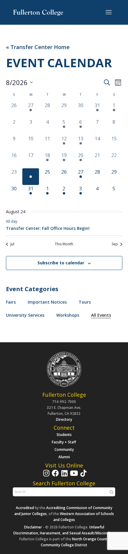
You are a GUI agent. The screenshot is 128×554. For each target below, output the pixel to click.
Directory (64, 419)
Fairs (11, 302)
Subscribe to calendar (61, 263)
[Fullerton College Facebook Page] (54, 476)
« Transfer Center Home (38, 47)
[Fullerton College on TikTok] (83, 476)
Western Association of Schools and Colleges (83, 516)
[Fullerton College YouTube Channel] (73, 476)
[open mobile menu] (108, 12)
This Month (64, 244)
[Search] (110, 492)
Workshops (67, 315)
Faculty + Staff (64, 442)
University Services (25, 315)
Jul (12, 244)
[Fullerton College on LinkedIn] (64, 476)
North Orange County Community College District (75, 541)
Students (64, 434)
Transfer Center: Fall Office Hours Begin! (48, 228)
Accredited (25, 507)
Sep (115, 244)
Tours (85, 302)
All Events (101, 315)
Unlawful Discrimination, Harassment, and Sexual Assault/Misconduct (64, 530)
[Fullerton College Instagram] (45, 476)
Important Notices (47, 302)
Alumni (64, 456)
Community (64, 449)
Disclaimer (33, 527)
